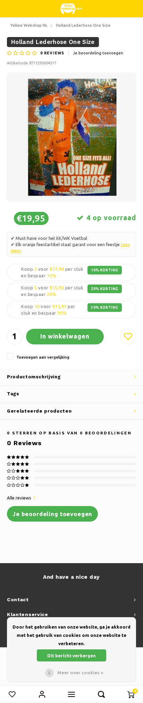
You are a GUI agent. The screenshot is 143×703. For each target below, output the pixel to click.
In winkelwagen (65, 336)
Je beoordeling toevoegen (98, 53)
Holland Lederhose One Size (83, 25)
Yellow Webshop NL (29, 25)
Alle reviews (19, 497)
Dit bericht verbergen (71, 655)
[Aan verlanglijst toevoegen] (128, 336)
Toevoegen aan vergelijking (42, 357)
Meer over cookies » (80, 672)
